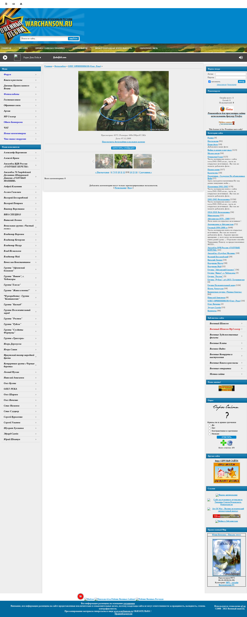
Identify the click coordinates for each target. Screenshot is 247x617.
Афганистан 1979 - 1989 (219, 219)
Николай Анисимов (216, 297)
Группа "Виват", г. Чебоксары (221, 273)
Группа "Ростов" (215, 276)
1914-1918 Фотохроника (219, 212)
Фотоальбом (60, 66)
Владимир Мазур (215, 263)
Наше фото (213, 144)
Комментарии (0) (226, 585)
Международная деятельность (113, 48)
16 (136, 172)
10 (119, 172)
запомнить (215, 81)
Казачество (213, 173)
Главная (48, 66)
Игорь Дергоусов (215, 288)
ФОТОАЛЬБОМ (80, 48)
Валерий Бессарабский (218, 257)
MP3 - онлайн (232, 582)
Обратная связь (149, 48)
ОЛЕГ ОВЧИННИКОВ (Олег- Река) (224, 301)
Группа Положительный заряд (221, 285)
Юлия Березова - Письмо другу (226, 535)
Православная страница (50, 48)
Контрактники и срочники (225, 431)
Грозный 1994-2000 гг (218, 227)
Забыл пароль (221, 84)
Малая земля (214, 153)
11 (121, 172)
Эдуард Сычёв (214, 307)
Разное (211, 138)
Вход (130, 188)
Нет (213, 428)
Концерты (212, 311)
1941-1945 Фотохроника (219, 199)
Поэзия (23, 48)
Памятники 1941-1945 (218, 186)
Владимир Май (214, 266)
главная (6, 48)
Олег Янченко (214, 304)
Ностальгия (213, 141)
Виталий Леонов (215, 260)
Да (213, 425)
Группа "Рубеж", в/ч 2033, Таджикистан (226, 279)
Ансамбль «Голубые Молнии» (221, 253)
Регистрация (231, 84)
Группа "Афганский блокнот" (221, 270)
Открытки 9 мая (215, 157)
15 (134, 172)
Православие (214, 169)
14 (131, 172)
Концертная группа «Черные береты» (225, 292)
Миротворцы (214, 215)
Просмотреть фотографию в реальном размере (123, 142)
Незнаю (215, 434)
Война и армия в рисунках (220, 150)
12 (124, 172)
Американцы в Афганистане (221, 224)
